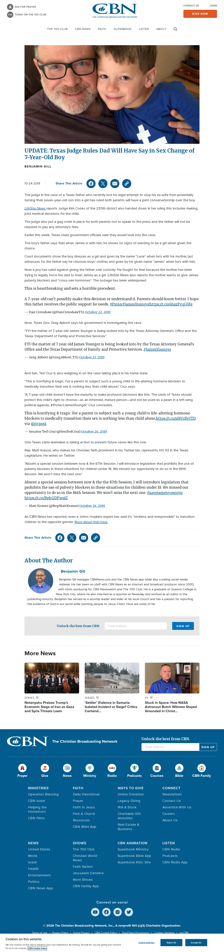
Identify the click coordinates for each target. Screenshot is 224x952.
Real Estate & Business (128, 827)
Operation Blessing (43, 794)
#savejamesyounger (165, 492)
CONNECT (171, 788)
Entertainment (39, 875)
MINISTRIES (38, 788)
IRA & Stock (127, 807)
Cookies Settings (164, 932)
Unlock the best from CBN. (78, 626)
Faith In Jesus (84, 807)
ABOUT (161, 29)
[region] (112, 943)
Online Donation (131, 794)
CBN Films (36, 818)
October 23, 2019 (91, 357)
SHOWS (79, 843)
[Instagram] (117, 912)
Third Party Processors (135, 932)
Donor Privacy (81, 932)
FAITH (102, 29)
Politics (34, 882)
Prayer (78, 801)
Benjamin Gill (37, 166)
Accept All (196, 942)
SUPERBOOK (123, 29)
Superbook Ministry (133, 849)
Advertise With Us (177, 807)
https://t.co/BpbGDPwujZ (46, 498)
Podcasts (170, 856)
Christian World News (85, 858)
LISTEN (144, 29)
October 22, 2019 (98, 312)
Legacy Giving (129, 801)
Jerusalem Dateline (88, 873)
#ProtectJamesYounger (129, 304)
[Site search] (175, 30)
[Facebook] (91, 183)
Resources (81, 820)
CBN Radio (171, 849)
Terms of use (39, 932)
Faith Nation (83, 867)
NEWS (33, 843)
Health (33, 869)
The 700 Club (57, 29)
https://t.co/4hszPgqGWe (170, 304)
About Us (170, 820)
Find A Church (84, 814)
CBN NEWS (82, 29)
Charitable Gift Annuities (129, 816)
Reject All (171, 942)
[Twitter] (102, 183)
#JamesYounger (157, 349)
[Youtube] (95, 912)
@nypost (39, 423)
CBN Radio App (175, 862)
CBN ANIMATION (133, 843)
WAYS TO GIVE (131, 788)
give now (200, 14)
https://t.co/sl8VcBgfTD (176, 418)
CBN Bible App (84, 827)
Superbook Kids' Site (134, 862)
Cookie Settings (146, 942)
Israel (32, 862)
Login (213, 6)
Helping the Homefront (37, 809)
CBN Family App (86, 886)
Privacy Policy (60, 932)
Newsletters (172, 794)
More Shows (83, 880)
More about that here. (91, 522)
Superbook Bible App (134, 856)
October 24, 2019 (94, 431)
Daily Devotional (86, 794)
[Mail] (114, 183)
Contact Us (191, 6)
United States (39, 849)
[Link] (126, 183)
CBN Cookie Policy (105, 932)
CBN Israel (36, 801)
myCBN (183, 932)
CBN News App (40, 888)
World (32, 856)
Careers (168, 814)
